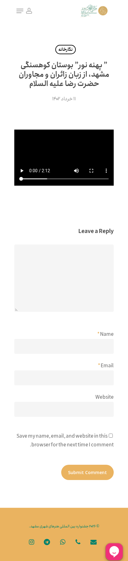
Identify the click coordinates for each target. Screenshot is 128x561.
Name (105, 334)
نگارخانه (65, 49)
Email (106, 366)
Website (104, 397)
